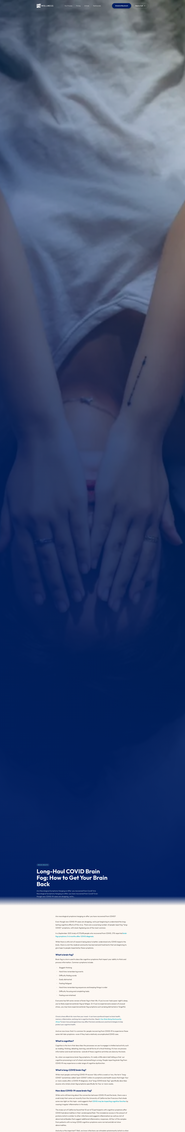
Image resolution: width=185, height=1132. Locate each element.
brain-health (43, 865)
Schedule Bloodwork (121, 6)
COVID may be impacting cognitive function (109, 1101)
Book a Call (139, 6)
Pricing (78, 6)
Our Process (68, 6)
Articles (86, 6)
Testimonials (97, 6)
